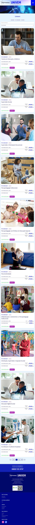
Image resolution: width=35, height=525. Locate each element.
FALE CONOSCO (5, 511)
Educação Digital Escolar (8, 404)
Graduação (3, 507)
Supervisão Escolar (6, 102)
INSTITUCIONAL (5, 494)
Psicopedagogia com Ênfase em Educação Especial (15, 231)
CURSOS (3, 504)
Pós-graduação (4, 271)
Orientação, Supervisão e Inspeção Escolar (13, 361)
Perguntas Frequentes (5, 515)
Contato (3, 513)
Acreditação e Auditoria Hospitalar (11, 447)
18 (22, 459)
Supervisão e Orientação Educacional (11, 145)
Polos (2, 514)
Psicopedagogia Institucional (9, 188)
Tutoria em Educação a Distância (10, 59)
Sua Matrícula (3, 497)
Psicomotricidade (6, 274)
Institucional (3, 496)
